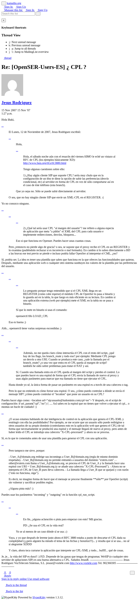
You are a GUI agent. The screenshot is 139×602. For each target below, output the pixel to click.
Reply (7, 575)
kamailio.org (14, 3)
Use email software (38, 578)
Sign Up (21, 6)
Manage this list (13, 10)
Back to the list (14, 591)
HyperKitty (39, 597)
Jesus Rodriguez (16, 102)
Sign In (8, 6)
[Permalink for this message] (136, 572)
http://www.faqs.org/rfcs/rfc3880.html (44, 163)
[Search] (38, 14)
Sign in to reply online (14, 578)
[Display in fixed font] (132, 573)
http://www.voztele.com (83, 563)
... (2, 125)
